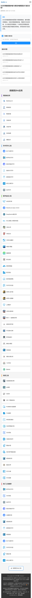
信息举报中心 (10, 584)
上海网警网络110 (11, 583)
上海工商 (5, 583)
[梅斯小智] (4, 2)
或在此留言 (20, 595)
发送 (16, 43)
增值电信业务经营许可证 (8, 578)
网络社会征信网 (18, 583)
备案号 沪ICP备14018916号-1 (20, 578)
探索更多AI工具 (17, 568)
